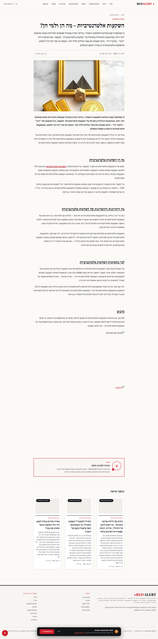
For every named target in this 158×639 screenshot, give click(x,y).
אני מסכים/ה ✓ (47, 632)
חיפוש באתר (85, 607)
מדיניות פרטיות (128, 631)
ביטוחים (34, 619)
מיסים (83, 4)
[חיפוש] (16, 4)
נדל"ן (104, 4)
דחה (58, 632)
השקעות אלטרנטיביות (56, 166)
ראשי (122, 15)
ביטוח (35, 616)
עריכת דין (62, 4)
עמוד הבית (86, 597)
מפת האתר (86, 610)
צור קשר (45, 4)
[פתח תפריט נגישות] (5, 633)
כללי (110, 4)
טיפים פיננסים (94, 4)
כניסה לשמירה (39, 54)
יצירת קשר (86, 603)
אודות (54, 4)
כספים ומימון (73, 4)
